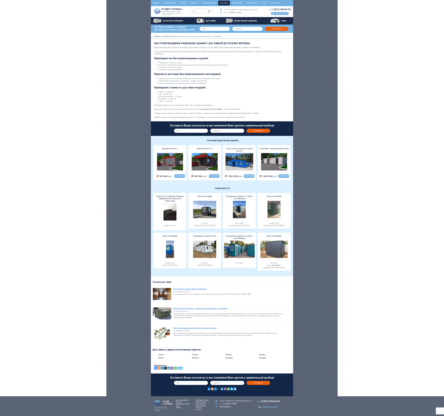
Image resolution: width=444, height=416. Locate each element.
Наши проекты (253, 3)
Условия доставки (169, 36)
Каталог (183, 3)
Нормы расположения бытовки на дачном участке (195, 328)
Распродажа (237, 3)
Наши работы (200, 404)
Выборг (161, 358)
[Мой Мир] (162, 368)
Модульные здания (183, 404)
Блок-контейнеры (182, 400)
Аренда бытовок (209, 3)
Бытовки (179, 402)
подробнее (180, 176)
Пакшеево (229, 358)
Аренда (178, 407)
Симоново (262, 358)
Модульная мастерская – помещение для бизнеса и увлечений (200, 308)
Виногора (195, 358)
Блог (265, 3)
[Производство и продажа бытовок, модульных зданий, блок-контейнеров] (157, 403)
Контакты (275, 3)
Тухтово (195, 354)
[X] (165, 368)
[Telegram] (181, 368)
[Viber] (171, 368)
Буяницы (262, 354)
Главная (156, 3)
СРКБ (178, 406)
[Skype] (178, 368)
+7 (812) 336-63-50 (281, 9)
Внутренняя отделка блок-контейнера (190, 289)
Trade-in (194, 3)
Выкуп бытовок (201, 402)
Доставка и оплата (202, 400)
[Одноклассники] (158, 368)
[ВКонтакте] (155, 368)
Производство (169, 3)
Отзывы (198, 407)
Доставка (224, 3)
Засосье (161, 354)
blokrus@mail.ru (225, 406)
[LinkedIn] (168, 368)
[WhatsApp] (175, 368)
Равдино (228, 354)
